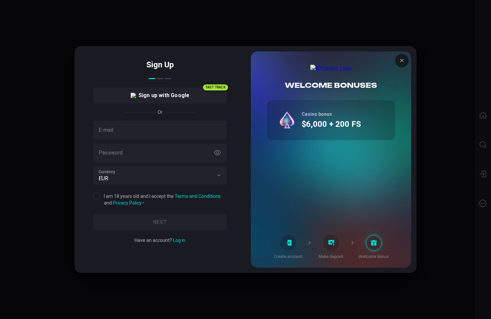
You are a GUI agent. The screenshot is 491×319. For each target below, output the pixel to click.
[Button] (217, 153)
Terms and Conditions (198, 196)
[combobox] (160, 175)
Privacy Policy (127, 203)
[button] (219, 176)
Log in (179, 240)
